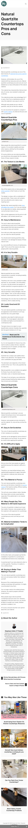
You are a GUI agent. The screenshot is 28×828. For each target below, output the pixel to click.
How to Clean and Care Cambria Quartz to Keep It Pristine (14, 684)
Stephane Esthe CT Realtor (14, 631)
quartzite (6, 613)
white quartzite (5, 191)
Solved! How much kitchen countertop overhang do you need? (14, 752)
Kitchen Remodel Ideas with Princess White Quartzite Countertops (14, 678)
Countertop (6, 67)
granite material (8, 111)
